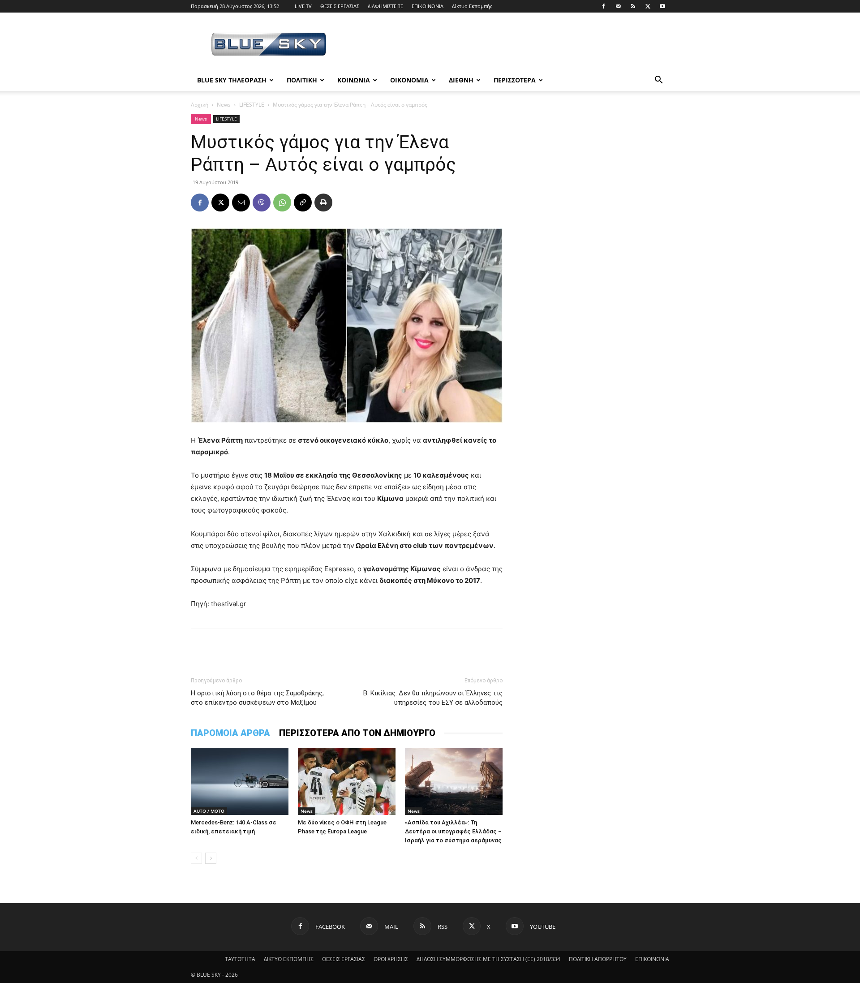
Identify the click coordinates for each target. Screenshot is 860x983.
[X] (647, 6)
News (224, 104)
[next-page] (210, 858)
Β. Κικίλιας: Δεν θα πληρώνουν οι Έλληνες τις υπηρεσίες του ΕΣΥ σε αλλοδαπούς (433, 698)
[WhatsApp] (282, 202)
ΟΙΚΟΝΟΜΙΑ (409, 80)
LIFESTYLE (251, 104)
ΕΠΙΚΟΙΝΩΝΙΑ (427, 6)
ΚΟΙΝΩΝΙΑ (353, 80)
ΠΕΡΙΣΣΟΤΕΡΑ (515, 80)
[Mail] (618, 6)
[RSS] (633, 6)
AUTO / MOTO (209, 811)
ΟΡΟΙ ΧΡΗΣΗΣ (391, 959)
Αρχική (199, 104)
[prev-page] (196, 858)
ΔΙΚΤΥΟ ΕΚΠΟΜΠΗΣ (289, 959)
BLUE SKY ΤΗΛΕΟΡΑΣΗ (232, 80)
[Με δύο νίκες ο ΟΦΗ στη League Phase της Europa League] (347, 781)
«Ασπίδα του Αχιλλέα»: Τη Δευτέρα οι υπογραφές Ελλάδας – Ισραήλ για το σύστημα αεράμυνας (453, 831)
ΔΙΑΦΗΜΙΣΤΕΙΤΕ (385, 6)
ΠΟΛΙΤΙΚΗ (302, 80)
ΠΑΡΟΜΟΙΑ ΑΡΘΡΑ (230, 733)
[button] (658, 81)
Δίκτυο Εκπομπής (472, 6)
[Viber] (262, 202)
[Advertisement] (506, 45)
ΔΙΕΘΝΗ (461, 80)
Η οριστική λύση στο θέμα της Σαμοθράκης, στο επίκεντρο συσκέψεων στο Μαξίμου (257, 698)
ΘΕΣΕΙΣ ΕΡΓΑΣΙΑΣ (339, 6)
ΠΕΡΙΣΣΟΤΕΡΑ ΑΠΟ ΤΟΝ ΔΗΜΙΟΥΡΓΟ (357, 733)
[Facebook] (603, 6)
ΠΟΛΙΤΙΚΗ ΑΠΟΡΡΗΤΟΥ (598, 959)
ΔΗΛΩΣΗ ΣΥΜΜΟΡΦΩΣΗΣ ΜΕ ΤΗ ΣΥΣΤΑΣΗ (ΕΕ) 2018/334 (488, 959)
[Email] (241, 202)
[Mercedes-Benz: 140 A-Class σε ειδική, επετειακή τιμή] (239, 781)
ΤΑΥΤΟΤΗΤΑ (240, 959)
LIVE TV (303, 6)
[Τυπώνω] (323, 202)
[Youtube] (662, 6)
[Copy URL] (303, 202)
